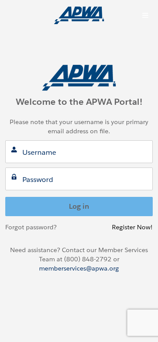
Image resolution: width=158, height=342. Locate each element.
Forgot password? (31, 227)
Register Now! (132, 227)
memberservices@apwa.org (79, 268)
